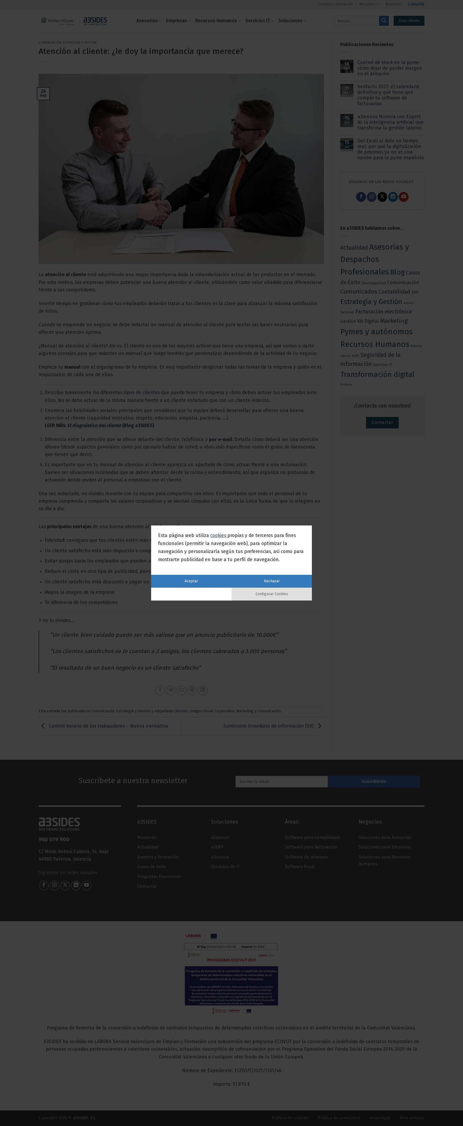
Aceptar (191, 581)
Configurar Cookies (272, 594)
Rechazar (272, 581)
